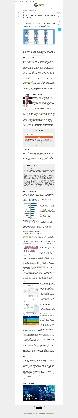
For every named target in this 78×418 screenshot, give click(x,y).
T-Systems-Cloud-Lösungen (32, 264)
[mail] (18, 19)
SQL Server (51, 328)
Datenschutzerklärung (48, 141)
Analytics (28, 8)
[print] (18, 21)
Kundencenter (49, 410)
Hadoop (27, 152)
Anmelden (59, 1)
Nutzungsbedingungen (29, 141)
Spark (27, 183)
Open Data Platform (38, 154)
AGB (38, 410)
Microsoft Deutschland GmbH (59, 25)
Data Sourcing (24, 8)
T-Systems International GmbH (59, 16)
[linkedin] (18, 18)
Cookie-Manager (29, 410)
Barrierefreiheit (35, 410)
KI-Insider (47, 8)
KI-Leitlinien (52, 410)
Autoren (54, 410)
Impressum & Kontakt (25, 410)
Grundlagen (50, 8)
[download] (18, 23)
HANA (38, 235)
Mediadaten (46, 410)
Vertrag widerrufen (42, 410)
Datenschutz (32, 410)
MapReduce (46, 316)
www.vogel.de (52, 413)
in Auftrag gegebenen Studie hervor (31, 82)
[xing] (18, 16)
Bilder (57, 8)
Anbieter (54, 8)
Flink (47, 181)
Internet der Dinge (49, 98)
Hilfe (39, 410)
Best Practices (32, 8)
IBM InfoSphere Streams (36, 277)
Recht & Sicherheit (42, 8)
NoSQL (48, 180)
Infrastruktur (19, 8)
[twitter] (18, 14)
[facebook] (18, 12)
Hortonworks (29, 154)
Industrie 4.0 (37, 8)
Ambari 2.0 (25, 159)
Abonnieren (39, 137)
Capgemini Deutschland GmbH (59, 21)
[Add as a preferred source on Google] (39, 408)
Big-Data (31, 51)
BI (48, 326)
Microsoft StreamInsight (46, 313)
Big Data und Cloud (43, 207)
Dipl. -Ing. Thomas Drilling (31, 20)
